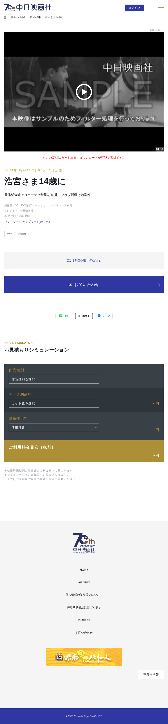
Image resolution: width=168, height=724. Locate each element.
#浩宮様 (22, 234)
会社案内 (84, 582)
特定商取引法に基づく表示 (84, 607)
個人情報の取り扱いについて (84, 594)
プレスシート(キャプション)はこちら (28, 222)
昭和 (23, 17)
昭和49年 (35, 17)
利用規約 (84, 620)
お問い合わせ (84, 632)
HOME (84, 569)
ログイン (134, 7)
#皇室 (9, 234)
